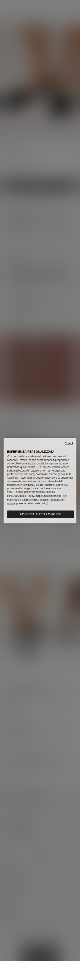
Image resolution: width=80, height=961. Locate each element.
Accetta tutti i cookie (40, 514)
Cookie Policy (25, 495)
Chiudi (69, 443)
